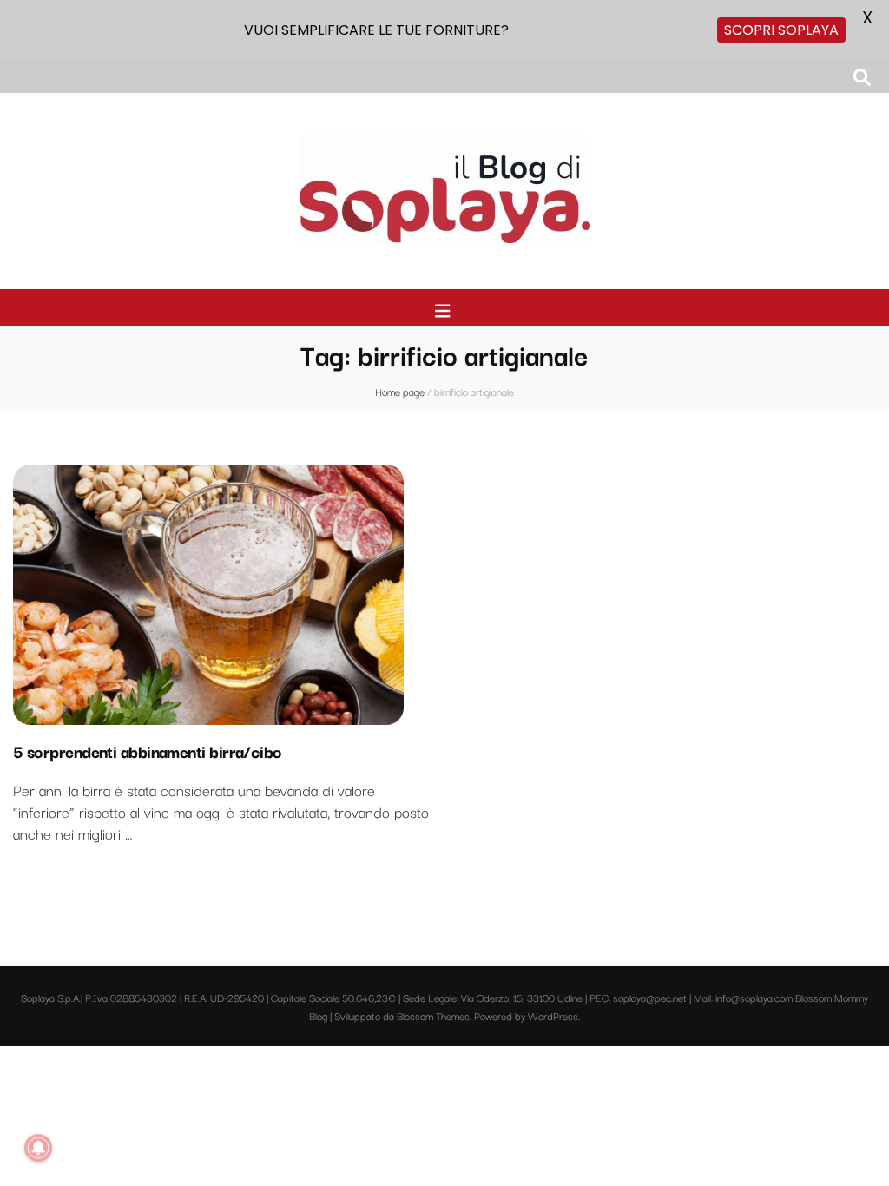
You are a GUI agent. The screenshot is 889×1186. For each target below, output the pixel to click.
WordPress (553, 1015)
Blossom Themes (433, 1015)
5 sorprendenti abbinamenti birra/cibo (147, 751)
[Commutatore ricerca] (862, 77)
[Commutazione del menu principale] (445, 310)
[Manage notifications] (38, 1148)
